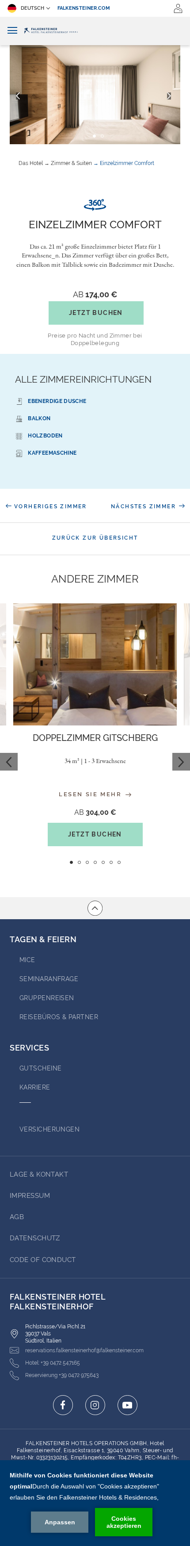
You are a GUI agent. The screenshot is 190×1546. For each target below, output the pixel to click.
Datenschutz (35, 1238)
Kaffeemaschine (52, 453)
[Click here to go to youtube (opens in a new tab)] (127, 1405)
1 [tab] (71, 862)
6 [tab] (111, 862)
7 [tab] (119, 862)
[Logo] (95, 30)
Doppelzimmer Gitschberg (95, 738)
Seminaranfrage (48, 978)
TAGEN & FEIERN (43, 939)
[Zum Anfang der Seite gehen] (95, 908)
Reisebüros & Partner (58, 1016)
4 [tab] (95, 862)
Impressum (30, 1196)
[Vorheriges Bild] (18, 96)
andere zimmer (95, 579)
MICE (27, 959)
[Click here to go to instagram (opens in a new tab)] (95, 1405)
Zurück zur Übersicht (95, 538)
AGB (17, 1217)
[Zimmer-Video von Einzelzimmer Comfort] (95, 205)
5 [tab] (103, 862)
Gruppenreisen (46, 997)
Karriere (34, 1087)
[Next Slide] (181, 762)
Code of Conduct (43, 1260)
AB (95, 294)
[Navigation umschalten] (12, 31)
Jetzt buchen (96, 312)
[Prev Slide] (9, 762)
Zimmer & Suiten (71, 163)
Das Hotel (31, 163)
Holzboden (45, 436)
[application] (95, 1503)
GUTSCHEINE (40, 1068)
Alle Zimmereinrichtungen (83, 379)
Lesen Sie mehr (91, 794)
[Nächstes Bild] (169, 96)
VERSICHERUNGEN (49, 1129)
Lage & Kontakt (39, 1174)
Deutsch (32, 8)
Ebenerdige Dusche (57, 401)
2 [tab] (79, 862)
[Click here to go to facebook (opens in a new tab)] (63, 1405)
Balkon (39, 418)
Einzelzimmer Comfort (127, 163)
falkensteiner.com (83, 8)
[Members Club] (178, 8)
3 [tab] (87, 862)
